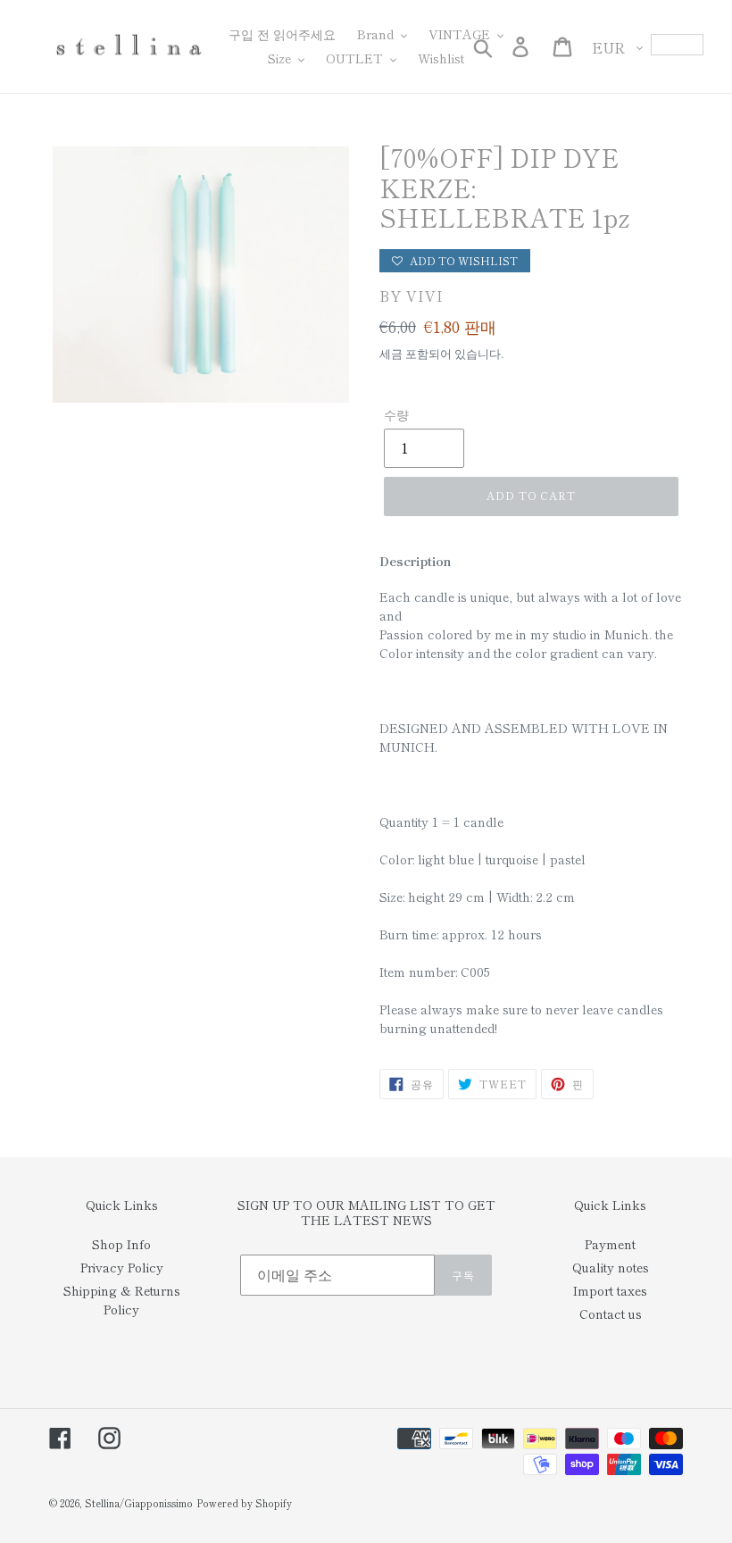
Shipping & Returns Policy (121, 1299)
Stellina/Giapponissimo (139, 1503)
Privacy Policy (121, 1267)
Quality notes (610, 1267)
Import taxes (610, 1290)
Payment (610, 1244)
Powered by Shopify (244, 1503)
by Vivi (411, 296)
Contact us (610, 1313)
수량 (396, 414)
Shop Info (121, 1244)
